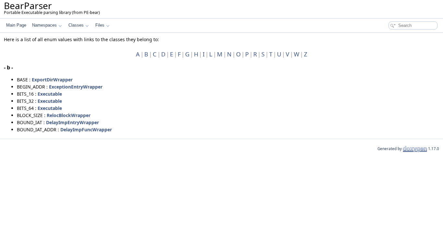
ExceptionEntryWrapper (75, 87)
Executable (50, 94)
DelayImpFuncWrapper (86, 129)
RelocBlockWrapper (68, 115)
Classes (76, 25)
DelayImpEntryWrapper (72, 122)
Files (99, 25)
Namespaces (44, 25)
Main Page (16, 25)
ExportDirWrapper (52, 80)
